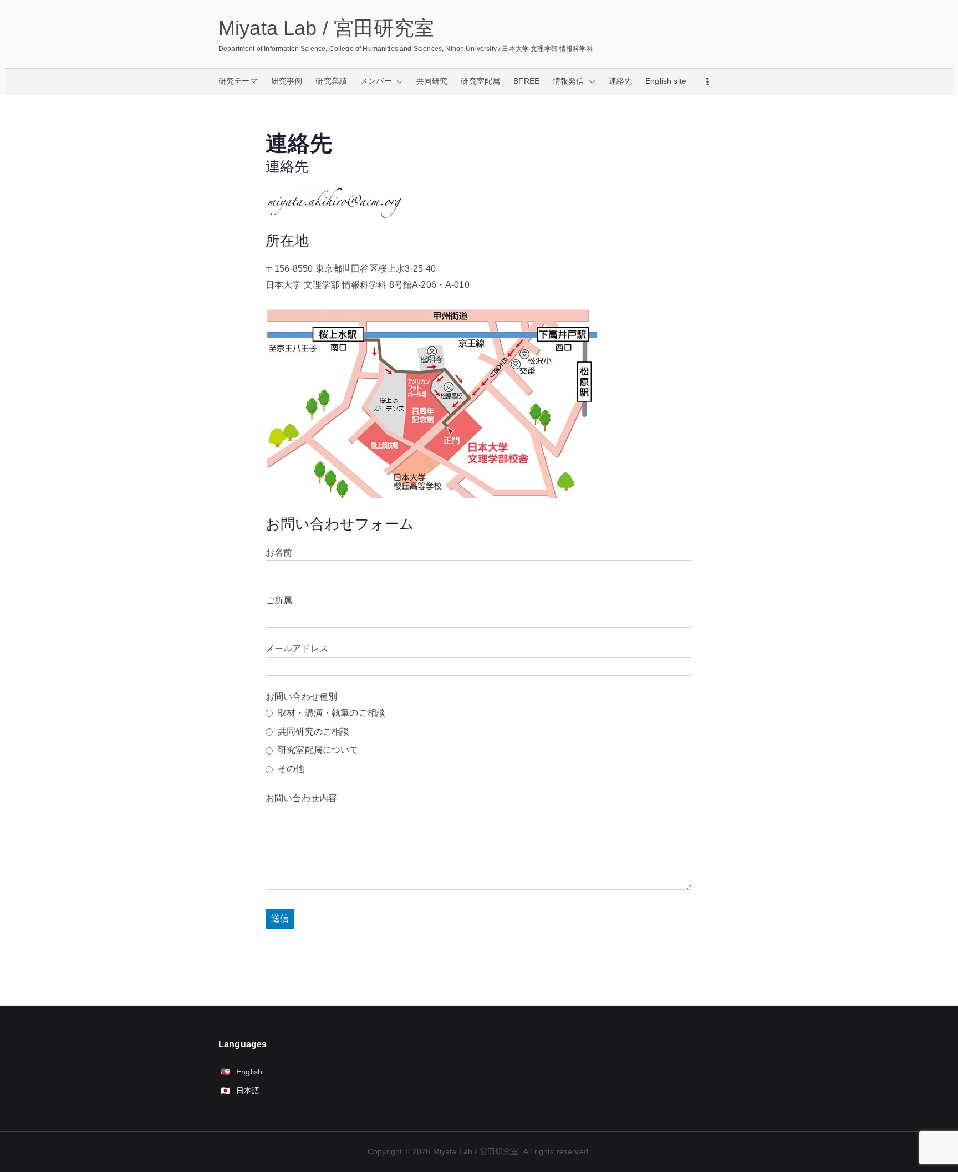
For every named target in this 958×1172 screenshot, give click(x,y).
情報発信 (568, 81)
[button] (397, 82)
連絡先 (620, 81)
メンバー (376, 81)
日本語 (247, 1090)
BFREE (526, 81)
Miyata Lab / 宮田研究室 (326, 28)
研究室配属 (480, 81)
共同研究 (432, 81)
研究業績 (331, 81)
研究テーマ (238, 81)
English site (665, 81)
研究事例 (287, 81)
